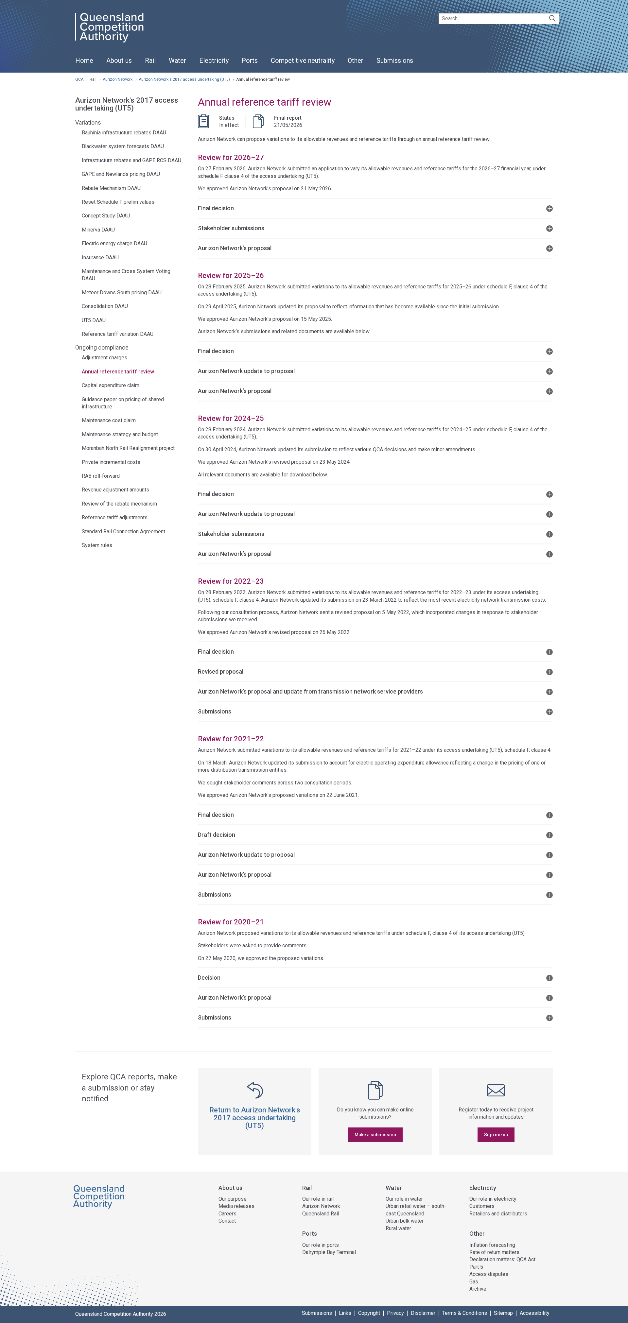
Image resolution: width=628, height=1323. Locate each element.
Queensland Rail (320, 1214)
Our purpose (232, 1199)
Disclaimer (423, 1313)
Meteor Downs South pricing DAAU (122, 292)
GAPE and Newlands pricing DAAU (121, 174)
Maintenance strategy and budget (120, 434)
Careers (227, 1214)
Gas (473, 1282)
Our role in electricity (492, 1199)
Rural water (398, 1228)
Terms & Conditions (464, 1313)
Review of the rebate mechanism (119, 504)
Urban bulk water (405, 1221)
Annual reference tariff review (118, 372)
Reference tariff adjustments (115, 517)
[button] (375, 208)
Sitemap (503, 1313)
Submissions (317, 1313)
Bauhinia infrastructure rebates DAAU (124, 132)
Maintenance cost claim (109, 420)
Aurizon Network (118, 79)
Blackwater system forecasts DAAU (123, 146)
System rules (97, 545)
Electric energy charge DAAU (114, 243)
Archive (477, 1289)
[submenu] (119, 61)
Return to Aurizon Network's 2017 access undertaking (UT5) (254, 1118)
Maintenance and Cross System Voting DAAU (126, 275)
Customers (482, 1206)
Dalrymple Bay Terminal (329, 1252)
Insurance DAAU (100, 257)
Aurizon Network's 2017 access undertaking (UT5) (185, 79)
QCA (79, 79)
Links (345, 1313)
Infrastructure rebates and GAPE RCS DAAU (131, 160)
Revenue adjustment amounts (115, 490)
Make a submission (375, 1134)
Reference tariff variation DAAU (117, 334)
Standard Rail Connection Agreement (123, 531)
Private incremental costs (111, 462)
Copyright (369, 1313)
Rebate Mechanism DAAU (111, 188)
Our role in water (404, 1199)
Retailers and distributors (498, 1214)
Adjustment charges (104, 357)
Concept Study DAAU (106, 216)
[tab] (375, 208)
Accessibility (535, 1313)
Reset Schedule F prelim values (118, 202)
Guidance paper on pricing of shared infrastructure (123, 403)
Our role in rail (318, 1199)
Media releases (236, 1206)
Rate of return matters (494, 1252)
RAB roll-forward (101, 476)
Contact (227, 1221)
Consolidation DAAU (105, 306)
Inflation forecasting (492, 1245)
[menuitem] (84, 64)
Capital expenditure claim (110, 385)
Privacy (395, 1313)
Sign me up (496, 1134)
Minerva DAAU (98, 230)
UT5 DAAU (94, 320)
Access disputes (488, 1274)
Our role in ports (320, 1245)
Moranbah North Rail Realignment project (128, 448)
